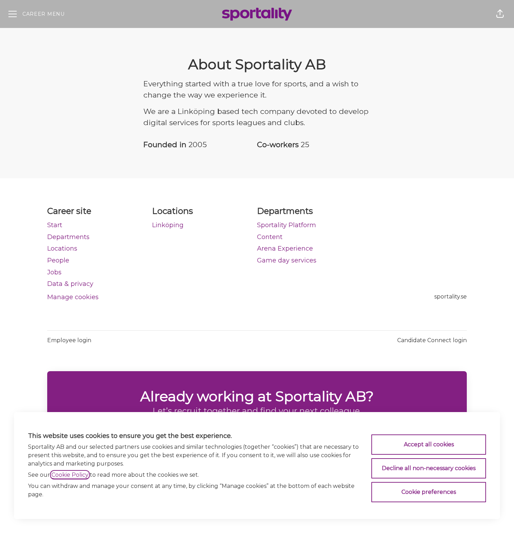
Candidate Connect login (432, 340)
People (58, 260)
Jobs (54, 272)
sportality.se (450, 296)
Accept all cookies (429, 444)
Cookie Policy (69, 474)
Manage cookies (73, 297)
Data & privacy (70, 284)
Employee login (69, 340)
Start (54, 225)
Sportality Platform (286, 225)
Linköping (168, 225)
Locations (62, 248)
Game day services (286, 260)
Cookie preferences (428, 492)
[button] (500, 14)
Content (270, 237)
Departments (68, 237)
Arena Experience (285, 248)
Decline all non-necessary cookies (429, 468)
